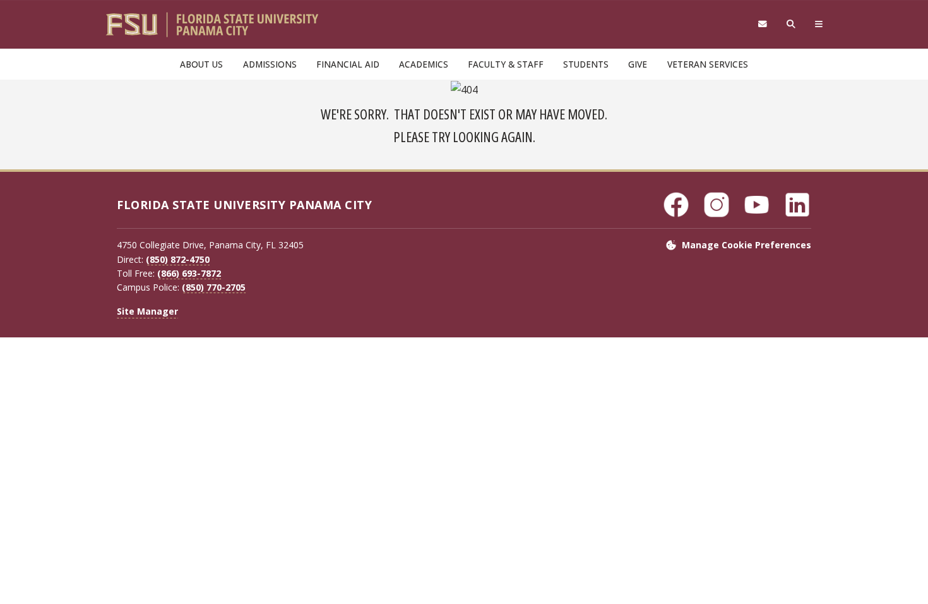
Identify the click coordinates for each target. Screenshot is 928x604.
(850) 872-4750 (178, 259)
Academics (423, 64)
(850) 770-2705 (214, 287)
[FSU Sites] (819, 24)
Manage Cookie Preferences (746, 245)
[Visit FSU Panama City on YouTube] (757, 205)
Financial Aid (347, 64)
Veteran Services (707, 64)
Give (637, 64)
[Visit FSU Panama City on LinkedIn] (797, 205)
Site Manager (147, 311)
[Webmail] (762, 24)
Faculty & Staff (506, 64)
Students (586, 64)
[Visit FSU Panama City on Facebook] (676, 205)
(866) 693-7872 (189, 273)
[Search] (791, 24)
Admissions (270, 64)
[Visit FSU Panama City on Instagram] (716, 205)
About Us (201, 64)
